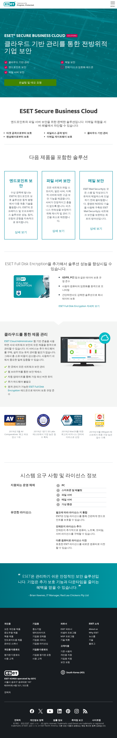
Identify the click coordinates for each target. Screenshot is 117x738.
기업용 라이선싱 (40, 643)
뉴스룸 (92, 636)
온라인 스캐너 (11, 643)
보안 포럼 (65, 662)
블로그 (92, 643)
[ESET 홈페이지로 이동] (19, 4)
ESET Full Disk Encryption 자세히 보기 (79, 306)
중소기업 (37, 629)
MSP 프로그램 (67, 636)
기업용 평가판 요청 (42, 654)
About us (93, 629)
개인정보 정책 (36, 720)
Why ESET (93, 632)
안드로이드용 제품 (13, 639)
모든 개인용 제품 (12, 629)
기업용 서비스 (39, 639)
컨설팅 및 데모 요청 (30, 82)
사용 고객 (8, 658)
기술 (91, 639)
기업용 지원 (66, 658)
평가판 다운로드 (12, 654)
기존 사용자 (66, 651)
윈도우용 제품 (11, 632)
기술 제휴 (65, 639)
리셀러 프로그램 (68, 632)
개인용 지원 (66, 654)
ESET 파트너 (66, 629)
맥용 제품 (8, 636)
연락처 (7, 692)
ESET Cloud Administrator (18, 341)
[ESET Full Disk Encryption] (33, 299)
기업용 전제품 (39, 636)
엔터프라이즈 (39, 632)
